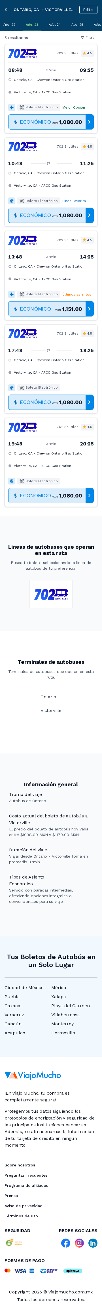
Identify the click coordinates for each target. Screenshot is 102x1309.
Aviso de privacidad (23, 1205)
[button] (51, 88)
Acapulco (15, 1032)
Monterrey (62, 1023)
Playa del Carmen (70, 1005)
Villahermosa (65, 1014)
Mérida (58, 987)
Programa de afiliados (26, 1185)
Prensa (11, 1195)
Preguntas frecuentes (26, 1175)
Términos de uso (21, 1216)
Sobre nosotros (20, 1165)
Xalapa (58, 996)
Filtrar (91, 38)
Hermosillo (63, 1032)
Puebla (12, 996)
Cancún (13, 1023)
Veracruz (14, 1014)
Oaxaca (12, 1005)
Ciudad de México (24, 987)
